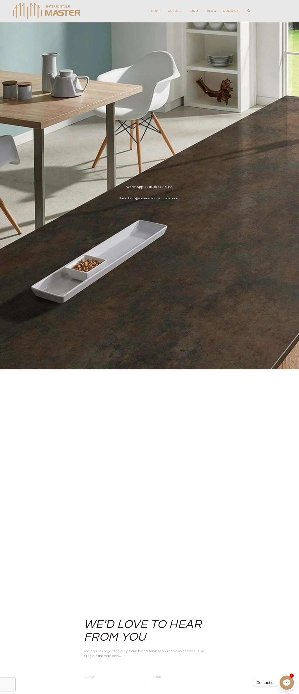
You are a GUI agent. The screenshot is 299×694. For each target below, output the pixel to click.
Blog (211, 10)
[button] (248, 11)
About (194, 10)
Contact (231, 10)
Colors (175, 10)
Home (156, 10)
